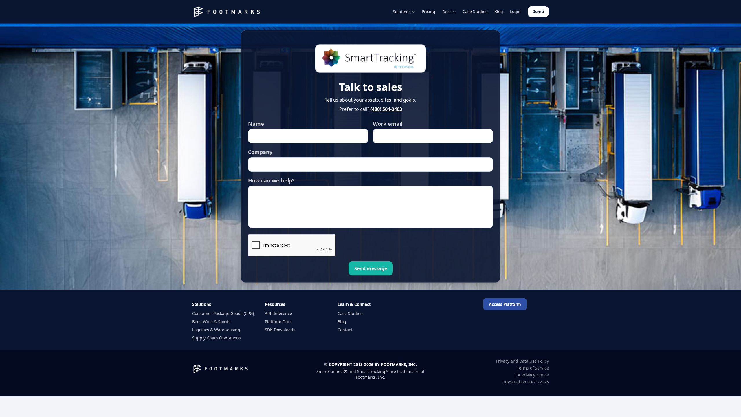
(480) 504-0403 (386, 109)
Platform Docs (278, 321)
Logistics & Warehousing (216, 329)
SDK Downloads (280, 329)
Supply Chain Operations (216, 338)
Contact (345, 329)
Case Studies (475, 11)
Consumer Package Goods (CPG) (223, 313)
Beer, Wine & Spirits (211, 321)
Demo (538, 11)
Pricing (428, 11)
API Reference (278, 313)
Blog (498, 11)
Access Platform (505, 304)
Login (515, 11)
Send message (370, 268)
